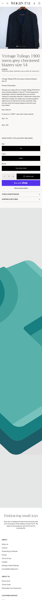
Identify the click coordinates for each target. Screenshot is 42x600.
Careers (4, 548)
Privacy (4, 555)
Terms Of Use (6, 558)
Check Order (6, 585)
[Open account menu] (34, 3)
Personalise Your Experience (11, 588)
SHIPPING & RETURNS (10, 199)
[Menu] (2, 3)
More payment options (21, 188)
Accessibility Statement (10, 569)
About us (5, 544)
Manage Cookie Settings (10, 565)
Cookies (4, 562)
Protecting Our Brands (9, 551)
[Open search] (7, 3)
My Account (6, 581)
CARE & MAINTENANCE (10, 194)
